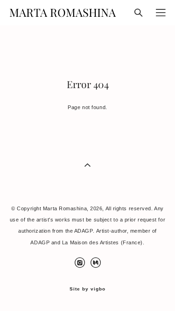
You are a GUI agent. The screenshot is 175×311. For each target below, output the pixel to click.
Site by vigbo (87, 289)
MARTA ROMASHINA (62, 12)
